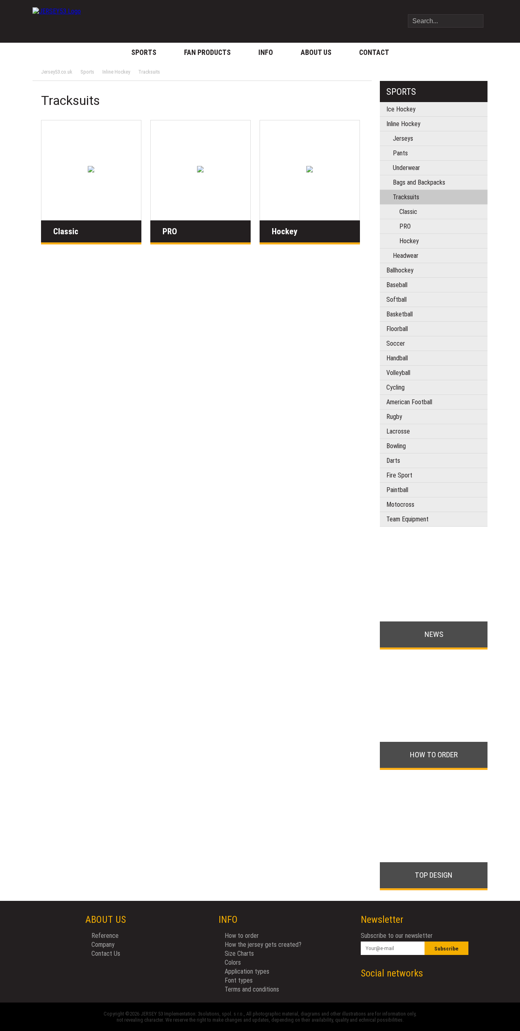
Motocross (400, 504)
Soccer (395, 343)
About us (316, 52)
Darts (393, 460)
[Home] (56, 14)
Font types (239, 980)
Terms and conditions (252, 989)
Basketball (399, 314)
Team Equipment (407, 519)
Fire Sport (399, 475)
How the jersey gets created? (263, 944)
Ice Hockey (401, 109)
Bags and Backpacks (419, 182)
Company (103, 944)
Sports (143, 52)
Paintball (397, 490)
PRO (169, 231)
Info (265, 52)
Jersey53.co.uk (56, 72)
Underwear (406, 168)
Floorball (397, 329)
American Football (409, 402)
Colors (233, 962)
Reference (105, 935)
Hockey (284, 231)
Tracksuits (149, 72)
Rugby (394, 417)
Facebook (446, 973)
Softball (396, 299)
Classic (65, 231)
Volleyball (398, 373)
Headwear (405, 255)
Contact (374, 52)
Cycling (395, 387)
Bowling (396, 446)
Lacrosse (398, 431)
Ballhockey (400, 270)
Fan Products (207, 52)
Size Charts (239, 953)
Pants (400, 153)
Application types (247, 971)
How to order (242, 935)
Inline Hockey (116, 72)
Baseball (396, 285)
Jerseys (403, 138)
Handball (397, 358)
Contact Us (105, 953)
